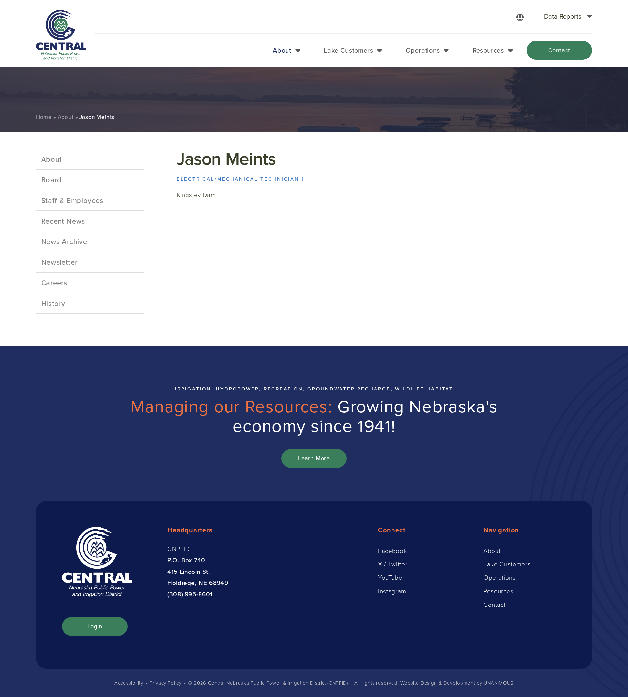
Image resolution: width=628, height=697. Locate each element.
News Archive (64, 241)
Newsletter (59, 262)
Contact (559, 50)
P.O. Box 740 (186, 560)
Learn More (314, 458)
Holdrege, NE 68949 (197, 582)
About (282, 50)
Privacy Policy (165, 682)
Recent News (63, 221)
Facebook (392, 550)
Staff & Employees (72, 200)
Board (51, 179)
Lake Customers (348, 50)
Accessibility (128, 682)
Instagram (392, 591)
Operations (423, 50)
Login (94, 626)
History (53, 303)
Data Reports (562, 16)
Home (44, 117)
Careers (54, 282)
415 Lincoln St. (188, 571)
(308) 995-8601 (190, 593)
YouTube (390, 577)
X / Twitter (392, 563)
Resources (488, 50)
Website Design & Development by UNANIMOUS (457, 682)
